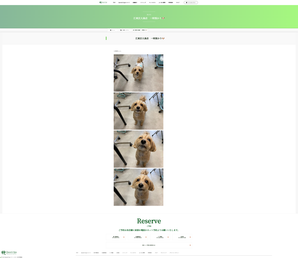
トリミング (143, 2)
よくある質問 (162, 2)
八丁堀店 (111, 252)
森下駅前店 (96, 252)
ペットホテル (152, 2)
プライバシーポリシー (174, 252)
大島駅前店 (104, 252)
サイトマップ (163, 252)
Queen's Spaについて (124, 2)
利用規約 (170, 2)
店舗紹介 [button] (135, 2)
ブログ (177, 2)
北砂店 (117, 252)
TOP (114, 2)
